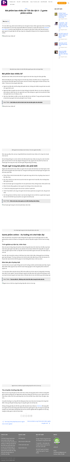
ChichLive (39, 406)
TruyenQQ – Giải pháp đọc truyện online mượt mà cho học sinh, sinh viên (63, 25)
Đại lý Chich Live (23, 448)
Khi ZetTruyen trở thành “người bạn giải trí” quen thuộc (63, 35)
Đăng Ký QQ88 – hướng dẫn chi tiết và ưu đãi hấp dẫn (63, 53)
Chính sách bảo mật (24, 444)
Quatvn (10, 458)
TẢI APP (19, 1)
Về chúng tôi (22, 438)
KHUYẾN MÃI (44, 1)
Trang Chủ (12, 1)
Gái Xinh (12, 4)
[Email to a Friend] (26, 416)
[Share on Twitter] (24, 416)
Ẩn (8, 21)
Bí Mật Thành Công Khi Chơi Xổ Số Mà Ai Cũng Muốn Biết (63, 15)
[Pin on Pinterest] (29, 416)
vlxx (14, 458)
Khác (26, 8)
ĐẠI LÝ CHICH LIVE (34, 1)
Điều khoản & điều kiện (24, 441)
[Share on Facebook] (21, 416)
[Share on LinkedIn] (31, 416)
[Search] (68, 3)
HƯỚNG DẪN (25, 1)
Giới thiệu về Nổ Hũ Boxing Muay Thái (63, 44)
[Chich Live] (4, 3)
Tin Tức (50, 1)
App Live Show (4, 458)
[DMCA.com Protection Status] (57, 441)
